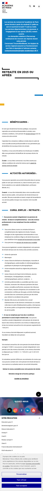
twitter (9, 410)
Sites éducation (9, 418)
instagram (15, 410)
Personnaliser (21, 474)
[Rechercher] (30, 6)
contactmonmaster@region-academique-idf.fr (21, 51)
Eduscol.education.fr (8, 429)
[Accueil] (7, 7)
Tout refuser (21, 480)
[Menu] (39, 6)
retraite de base (30, 134)
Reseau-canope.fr (7, 440)
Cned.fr (4, 436)
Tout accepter (21, 485)
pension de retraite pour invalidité (26, 242)
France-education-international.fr (12, 447)
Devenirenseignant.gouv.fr (10, 425)
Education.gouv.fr (7, 422)
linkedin (27, 410)
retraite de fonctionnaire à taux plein (29, 239)
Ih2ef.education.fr (7, 450)
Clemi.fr (4, 443)
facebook (21, 410)
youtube (33, 410)
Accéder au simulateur (21, 379)
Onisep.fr (4, 433)
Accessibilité (34, 6)
